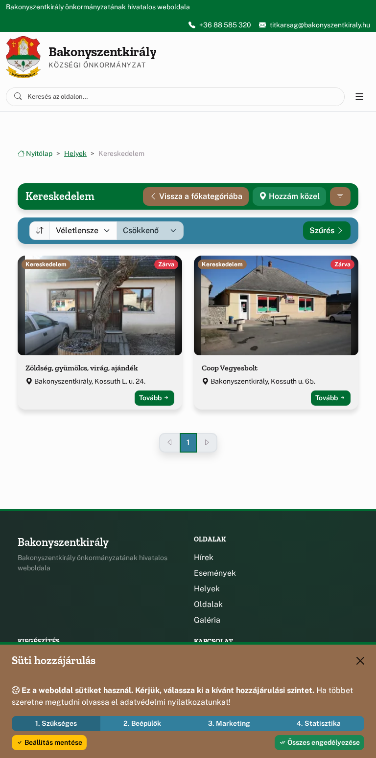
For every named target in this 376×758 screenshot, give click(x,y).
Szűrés (322, 230)
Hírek (203, 557)
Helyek (75, 153)
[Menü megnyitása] (359, 97)
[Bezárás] (360, 661)
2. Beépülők (142, 723)
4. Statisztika (319, 723)
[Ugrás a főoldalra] (23, 57)
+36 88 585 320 (225, 25)
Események (215, 573)
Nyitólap (38, 153)
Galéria (207, 620)
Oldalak (208, 604)
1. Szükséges (56, 723)
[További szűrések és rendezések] (340, 196)
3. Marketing (229, 723)
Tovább (151, 398)
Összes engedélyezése (323, 742)
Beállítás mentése (52, 742)
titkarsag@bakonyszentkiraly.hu (320, 25)
